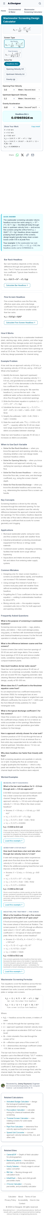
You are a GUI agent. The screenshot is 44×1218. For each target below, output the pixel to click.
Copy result (35, 126)
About (20, 1197)
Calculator (12, 1197)
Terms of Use (30, 1197)
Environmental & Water (15, 10)
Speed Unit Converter (15, 1132)
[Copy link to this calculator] (27, 155)
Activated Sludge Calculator (18, 1102)
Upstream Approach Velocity (16, 95)
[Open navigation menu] (4, 3)
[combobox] (29, 90)
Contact (22, 1203)
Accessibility (23, 1200)
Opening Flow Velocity (13, 86)
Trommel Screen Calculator (17, 1118)
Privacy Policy (10, 1200)
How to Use (34, 1200)
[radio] (14, 43)
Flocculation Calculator (16, 1110)
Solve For (8, 60)
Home (3, 11)
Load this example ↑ (14, 841)
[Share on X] (22, 155)
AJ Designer (14, 3)
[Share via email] (32, 155)
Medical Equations (14, 1160)
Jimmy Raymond (25, 1084)
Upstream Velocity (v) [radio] (15, 74)
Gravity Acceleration (12, 103)
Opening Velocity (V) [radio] (15, 69)
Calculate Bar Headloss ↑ (17, 285)
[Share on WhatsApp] (17, 155)
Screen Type (9, 38)
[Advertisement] (22, 186)
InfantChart (11, 1178)
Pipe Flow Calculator (15, 1127)
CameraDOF (11, 1155)
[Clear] (14, 90)
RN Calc (10, 1172)
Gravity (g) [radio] (10, 79)
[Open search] (40, 3)
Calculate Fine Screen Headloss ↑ (20, 323)
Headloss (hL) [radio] (12, 64)
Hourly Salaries (13, 1166)
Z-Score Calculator (14, 1184)
